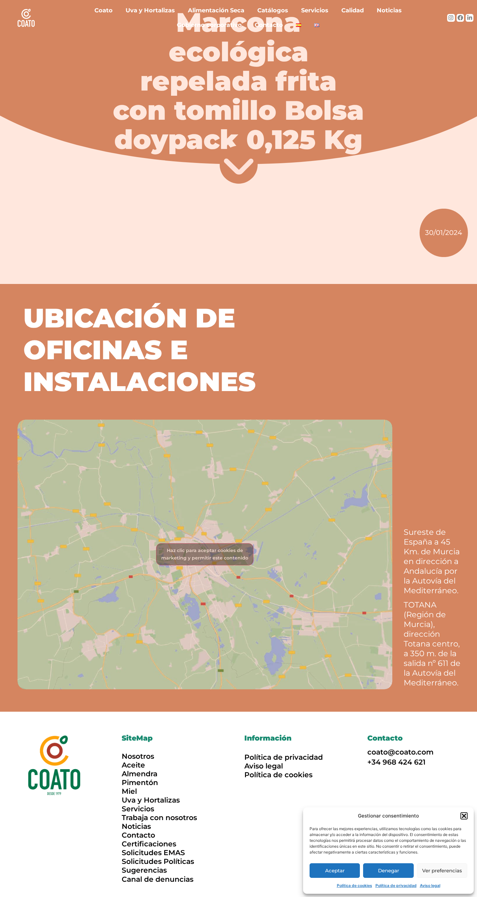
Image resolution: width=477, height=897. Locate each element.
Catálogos (272, 10)
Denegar (388, 870)
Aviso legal (430, 885)
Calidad (352, 10)
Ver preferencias (442, 870)
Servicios (314, 10)
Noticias (389, 10)
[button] (464, 816)
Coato (103, 10)
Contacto (269, 25)
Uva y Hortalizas (150, 10)
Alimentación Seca (216, 10)
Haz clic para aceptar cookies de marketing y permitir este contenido (204, 554)
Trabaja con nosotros (159, 817)
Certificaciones (149, 844)
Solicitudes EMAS (153, 852)
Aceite (133, 765)
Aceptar (335, 870)
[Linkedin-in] (469, 18)
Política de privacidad (396, 885)
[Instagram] (451, 18)
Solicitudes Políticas (158, 861)
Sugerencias (144, 870)
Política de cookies (354, 885)
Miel (129, 791)
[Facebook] (460, 18)
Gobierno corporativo (209, 25)
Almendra (139, 773)
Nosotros (138, 756)
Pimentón (140, 782)
